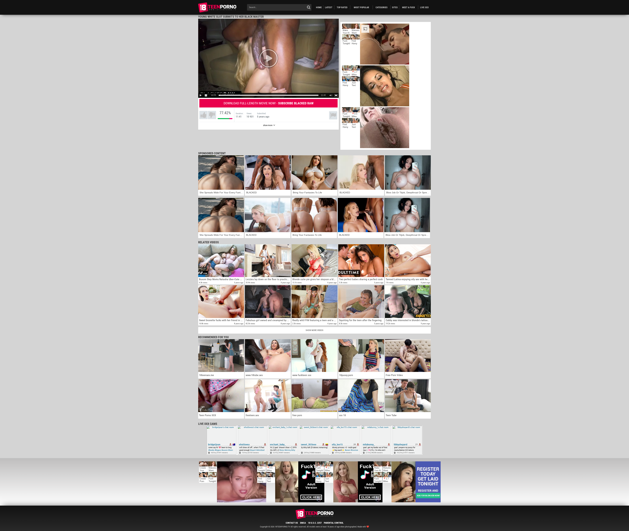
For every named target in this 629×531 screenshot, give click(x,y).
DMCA (303, 523)
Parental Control (333, 523)
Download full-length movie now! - (269, 103)
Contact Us (292, 523)
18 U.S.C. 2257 (315, 523)
